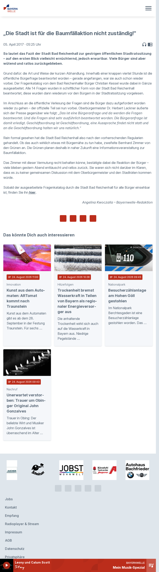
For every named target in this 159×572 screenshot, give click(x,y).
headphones (144, 44)
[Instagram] (88, 483)
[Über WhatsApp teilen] (83, 218)
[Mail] (98, 483)
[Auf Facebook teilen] (63, 218)
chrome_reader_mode (150, 44)
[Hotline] (58, 483)
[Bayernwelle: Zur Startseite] (73, 8)
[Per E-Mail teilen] (93, 218)
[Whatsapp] (68, 483)
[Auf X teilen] (73, 218)
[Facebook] (78, 483)
